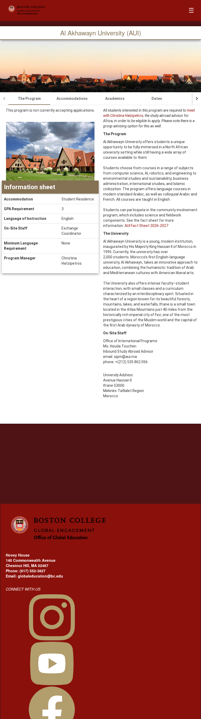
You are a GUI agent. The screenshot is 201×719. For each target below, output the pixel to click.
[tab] (29, 98)
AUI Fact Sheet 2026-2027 (146, 226)
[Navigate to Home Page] (42, 10)
